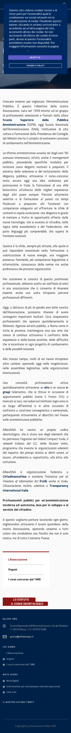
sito (47, 387)
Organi (12, 569)
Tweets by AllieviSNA (16, 709)
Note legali (12, 680)
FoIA (43, 481)
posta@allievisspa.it (21, 636)
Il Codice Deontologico (27, 604)
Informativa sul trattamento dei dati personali (33, 686)
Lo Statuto (21, 600)
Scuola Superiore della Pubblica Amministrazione (35, 122)
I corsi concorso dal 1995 (24, 579)
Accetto (35, 57)
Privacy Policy (18, 50)
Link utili (11, 692)
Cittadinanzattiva (14, 476)
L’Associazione (17, 559)
